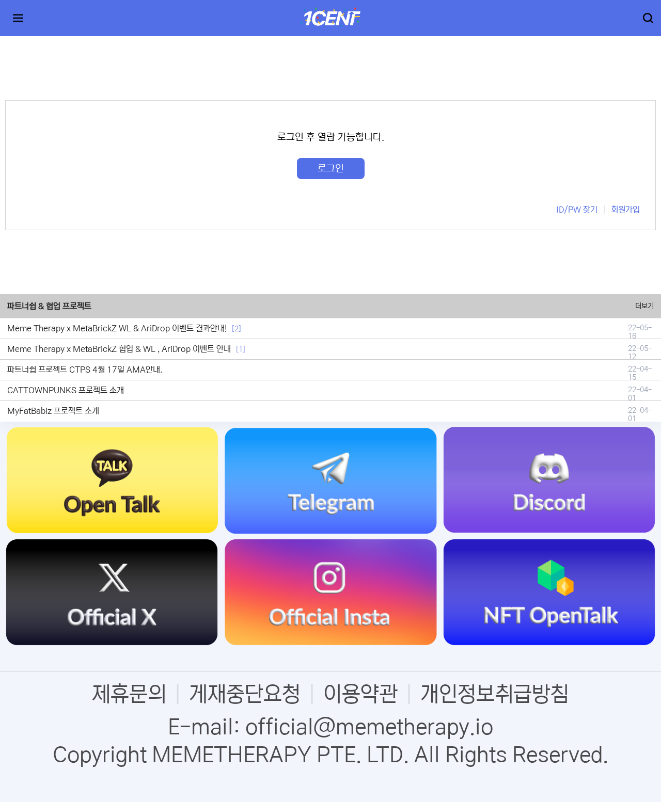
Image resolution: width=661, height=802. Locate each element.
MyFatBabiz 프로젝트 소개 (53, 410)
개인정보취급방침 (494, 694)
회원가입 (625, 209)
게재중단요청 (245, 694)
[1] (240, 349)
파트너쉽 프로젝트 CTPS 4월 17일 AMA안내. (84, 369)
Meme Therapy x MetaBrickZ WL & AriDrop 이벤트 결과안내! (117, 328)
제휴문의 (129, 694)
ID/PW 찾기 (576, 209)
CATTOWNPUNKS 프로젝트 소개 (65, 390)
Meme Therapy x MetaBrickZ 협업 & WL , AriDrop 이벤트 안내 (119, 349)
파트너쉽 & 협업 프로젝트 (49, 306)
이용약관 (360, 694)
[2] (236, 329)
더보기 (644, 306)
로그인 (331, 168)
